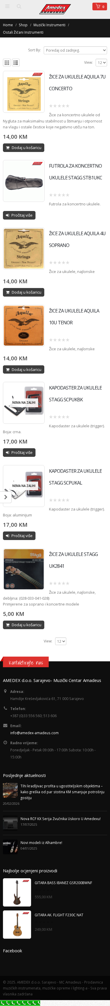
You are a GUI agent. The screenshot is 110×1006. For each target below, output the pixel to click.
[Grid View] (7, 63)
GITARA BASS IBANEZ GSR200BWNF (63, 882)
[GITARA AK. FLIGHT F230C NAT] (17, 924)
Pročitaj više (22, 215)
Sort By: (34, 50)
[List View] (16, 63)
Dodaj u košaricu (26, 147)
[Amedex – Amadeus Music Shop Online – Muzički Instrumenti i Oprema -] (55, 9)
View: (88, 62)
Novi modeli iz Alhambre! (41, 842)
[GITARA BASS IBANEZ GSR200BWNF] (17, 892)
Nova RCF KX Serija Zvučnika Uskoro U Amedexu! (61, 818)
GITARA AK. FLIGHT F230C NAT (59, 914)
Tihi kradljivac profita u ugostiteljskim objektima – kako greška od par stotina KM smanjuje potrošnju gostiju (62, 791)
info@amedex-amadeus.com (34, 732)
